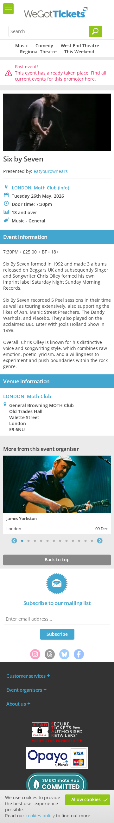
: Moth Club (27, 396)
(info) (63, 188)
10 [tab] (79, 540)
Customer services (26, 676)
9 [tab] (72, 540)
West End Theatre (80, 46)
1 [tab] (22, 540)
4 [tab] (41, 540)
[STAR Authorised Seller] (57, 742)
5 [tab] (47, 540)
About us (16, 704)
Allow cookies (86, 799)
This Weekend (79, 52)
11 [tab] (85, 540)
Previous (14, 540)
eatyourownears (51, 171)
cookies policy (40, 816)
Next (100, 540)
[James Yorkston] (57, 483)
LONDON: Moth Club (34, 188)
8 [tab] (66, 540)
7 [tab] (60, 540)
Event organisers (24, 690)
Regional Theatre (38, 52)
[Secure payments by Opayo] (57, 767)
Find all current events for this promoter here (60, 76)
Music (21, 46)
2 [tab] (28, 540)
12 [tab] (91, 540)
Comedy (44, 46)
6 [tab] (53, 540)
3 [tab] (34, 540)
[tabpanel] (57, 494)
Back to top (57, 559)
